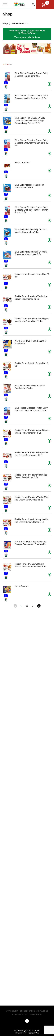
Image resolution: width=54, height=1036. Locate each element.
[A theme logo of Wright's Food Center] (19, 4)
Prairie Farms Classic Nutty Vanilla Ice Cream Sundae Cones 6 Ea (31, 520)
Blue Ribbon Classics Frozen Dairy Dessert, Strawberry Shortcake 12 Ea (31, 143)
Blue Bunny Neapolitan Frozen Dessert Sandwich (29, 186)
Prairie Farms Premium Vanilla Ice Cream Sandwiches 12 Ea (31, 297)
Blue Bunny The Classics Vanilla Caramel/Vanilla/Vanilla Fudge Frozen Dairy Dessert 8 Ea (30, 121)
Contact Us (42, 1011)
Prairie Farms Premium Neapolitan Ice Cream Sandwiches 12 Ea (31, 453)
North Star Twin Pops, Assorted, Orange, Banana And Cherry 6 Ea (31, 543)
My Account (12, 1011)
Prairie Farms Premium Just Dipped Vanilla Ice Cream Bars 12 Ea (32, 320)
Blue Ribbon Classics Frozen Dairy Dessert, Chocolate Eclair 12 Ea (31, 409)
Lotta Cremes (22, 586)
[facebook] (27, 1021)
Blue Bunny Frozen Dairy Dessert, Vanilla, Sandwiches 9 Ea (31, 230)
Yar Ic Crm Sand (22, 162)
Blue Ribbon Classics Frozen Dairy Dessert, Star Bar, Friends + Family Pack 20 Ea (31, 210)
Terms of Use (35, 1014)
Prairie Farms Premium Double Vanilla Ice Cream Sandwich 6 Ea (30, 565)
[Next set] (39, 606)
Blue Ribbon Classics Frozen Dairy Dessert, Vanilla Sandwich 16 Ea (31, 97)
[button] (27, 48)
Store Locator (27, 1011)
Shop (5, 23)
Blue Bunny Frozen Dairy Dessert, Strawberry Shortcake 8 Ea (31, 253)
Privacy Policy (19, 1014)
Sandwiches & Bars (21, 23)
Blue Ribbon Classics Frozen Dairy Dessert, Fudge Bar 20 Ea (31, 74)
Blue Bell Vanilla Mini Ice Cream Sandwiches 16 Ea (30, 387)
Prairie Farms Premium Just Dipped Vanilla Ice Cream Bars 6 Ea (32, 431)
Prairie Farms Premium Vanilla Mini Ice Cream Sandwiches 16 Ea (31, 498)
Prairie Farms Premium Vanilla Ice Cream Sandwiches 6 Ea (31, 476)
